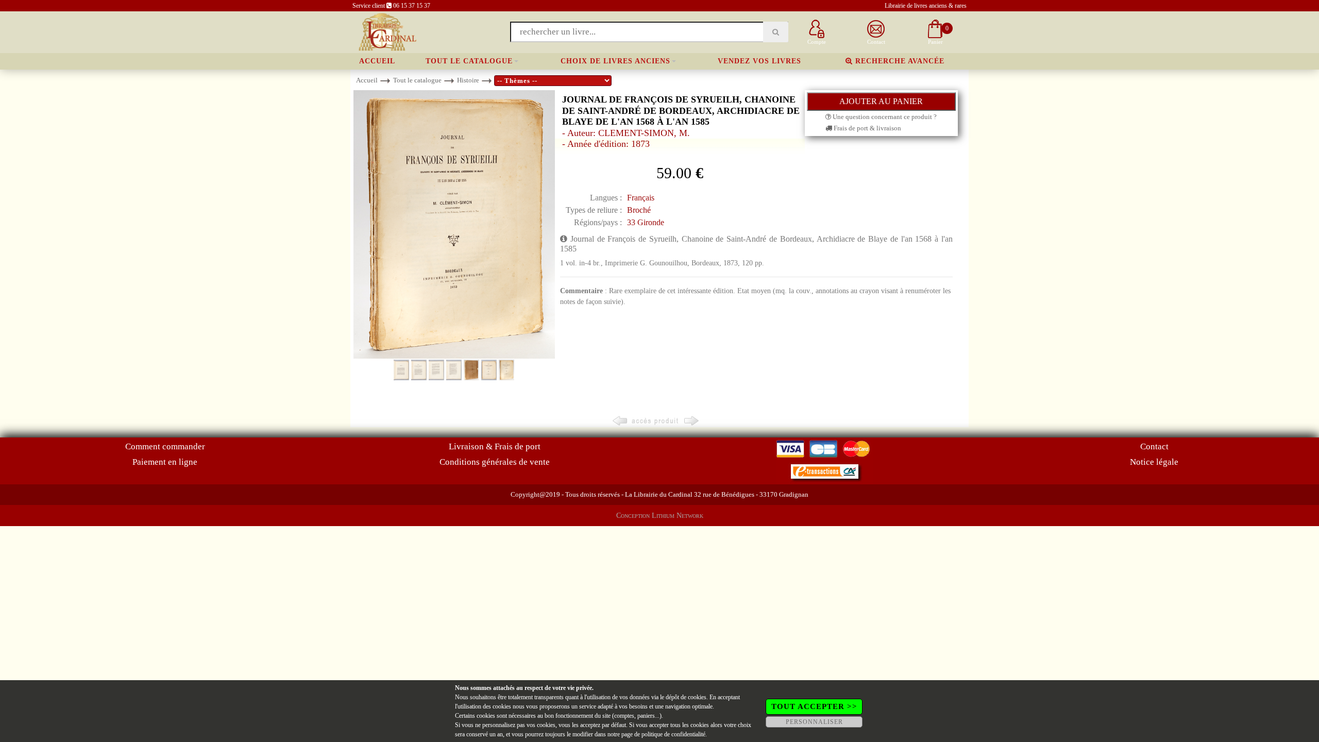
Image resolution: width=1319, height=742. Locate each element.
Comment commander (165, 446)
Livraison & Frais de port (494, 446)
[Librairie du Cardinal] (387, 31)
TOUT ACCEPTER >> (814, 706)
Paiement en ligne (164, 462)
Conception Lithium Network (659, 515)
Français (640, 197)
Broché (639, 210)
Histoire (468, 80)
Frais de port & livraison (866, 128)
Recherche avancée (898, 61)
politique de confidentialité (673, 734)
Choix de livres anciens (615, 61)
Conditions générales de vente (494, 462)
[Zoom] (454, 224)
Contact (1154, 446)
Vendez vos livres (759, 61)
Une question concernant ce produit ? (884, 117)
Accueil (377, 61)
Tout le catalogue (469, 61)
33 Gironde (645, 222)
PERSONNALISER (814, 722)
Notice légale (1154, 462)
